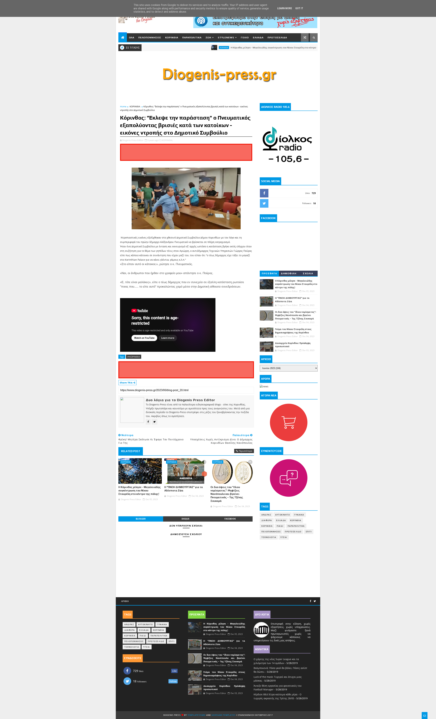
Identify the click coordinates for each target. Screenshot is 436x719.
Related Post (130, 451)
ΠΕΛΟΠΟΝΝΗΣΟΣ (149, 37)
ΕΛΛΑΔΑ (258, 37)
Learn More (284, 8)
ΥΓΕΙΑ (283, 537)
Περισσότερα (245, 450)
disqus (185, 518)
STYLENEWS (226, 37)
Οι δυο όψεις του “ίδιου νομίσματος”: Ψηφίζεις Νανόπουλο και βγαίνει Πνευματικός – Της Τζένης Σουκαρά (227, 494)
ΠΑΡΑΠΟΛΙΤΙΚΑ (191, 37)
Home (123, 106)
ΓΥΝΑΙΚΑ (299, 515)
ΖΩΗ (208, 37)
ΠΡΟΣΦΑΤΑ (269, 273)
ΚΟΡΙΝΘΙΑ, (167, 140)
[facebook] (310, 601)
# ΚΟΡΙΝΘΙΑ (133, 356)
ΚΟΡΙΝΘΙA (266, 526)
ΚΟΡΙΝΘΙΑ (171, 37)
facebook (230, 518)
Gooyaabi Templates (223, 715)
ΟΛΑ (131, 37)
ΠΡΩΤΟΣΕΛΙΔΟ (293, 531)
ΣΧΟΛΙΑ (308, 273)
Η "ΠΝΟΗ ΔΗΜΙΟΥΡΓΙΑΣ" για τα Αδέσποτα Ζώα (183, 489)
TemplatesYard (197, 715)
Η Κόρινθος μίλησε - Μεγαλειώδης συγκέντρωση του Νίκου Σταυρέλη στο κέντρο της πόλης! (256, 47)
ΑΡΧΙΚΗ (125, 601)
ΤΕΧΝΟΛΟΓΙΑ (268, 537)
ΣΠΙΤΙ (309, 531)
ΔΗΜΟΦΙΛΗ (288, 273)
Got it (299, 8)
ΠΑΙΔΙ (280, 526)
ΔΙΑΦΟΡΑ (266, 520)
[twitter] (315, 601)
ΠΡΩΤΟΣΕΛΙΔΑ (277, 37)
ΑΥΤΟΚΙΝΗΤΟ (282, 515)
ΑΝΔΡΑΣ (266, 515)
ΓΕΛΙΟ (245, 37)
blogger (141, 518)
